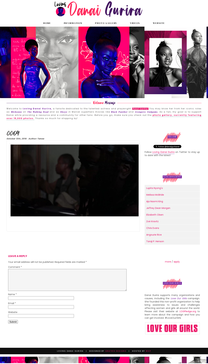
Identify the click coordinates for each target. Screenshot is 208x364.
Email (12, 303)
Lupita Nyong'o (154, 188)
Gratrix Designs (115, 351)
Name (12, 294)
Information (73, 23)
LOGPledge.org (188, 311)
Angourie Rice (154, 234)
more (168, 261)
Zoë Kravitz (152, 221)
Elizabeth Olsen (154, 214)
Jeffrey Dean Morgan (158, 208)
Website (159, 23)
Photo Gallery (106, 23)
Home (47, 23)
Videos (135, 23)
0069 (12, 133)
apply (177, 261)
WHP (148, 351)
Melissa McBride (155, 194)
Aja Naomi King (154, 201)
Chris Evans (152, 228)
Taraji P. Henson (155, 241)
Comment (15, 267)
